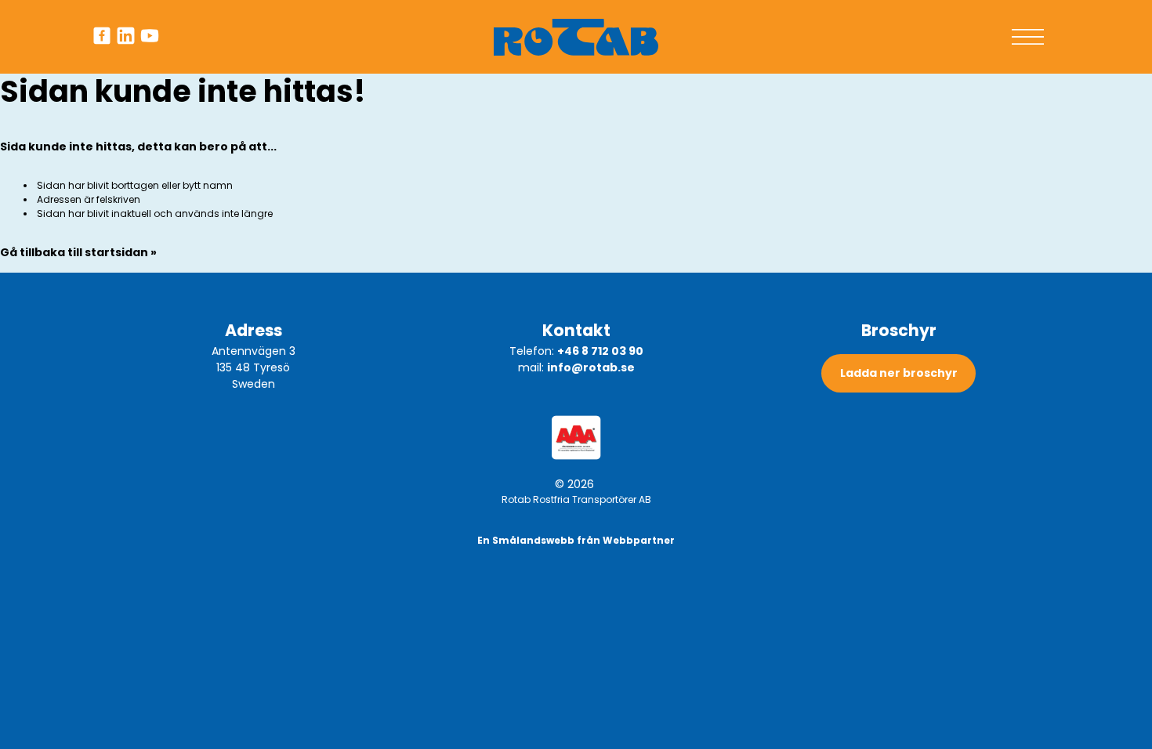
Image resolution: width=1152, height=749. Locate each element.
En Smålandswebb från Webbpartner (576, 540)
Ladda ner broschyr (899, 373)
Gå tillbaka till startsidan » (78, 252)
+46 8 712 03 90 (600, 351)
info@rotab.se (591, 367)
